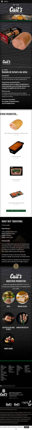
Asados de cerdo (20, 368)
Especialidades (11, 371)
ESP (14, 5)
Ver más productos (16, 210)
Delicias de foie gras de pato (8, 328)
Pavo (17, 373)
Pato (17, 371)
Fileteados (3, 368)
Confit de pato (27, 368)
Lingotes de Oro (3, 379)
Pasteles (2, 369)
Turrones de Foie (28, 371)
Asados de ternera (18, 370)
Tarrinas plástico (4, 373)
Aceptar (26, 427)
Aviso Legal (25, 407)
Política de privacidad (15, 407)
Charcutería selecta (22, 328)
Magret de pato (27, 370)
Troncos (2, 380)
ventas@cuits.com (15, 397)
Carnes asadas (8, 349)
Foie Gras (26, 369)
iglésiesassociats (28, 409)
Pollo (17, 374)
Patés (8, 306)
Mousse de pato (22, 306)
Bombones (2, 374)
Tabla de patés (3, 371)
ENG (17, 5)
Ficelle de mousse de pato (4, 376)
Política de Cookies (5, 407)
